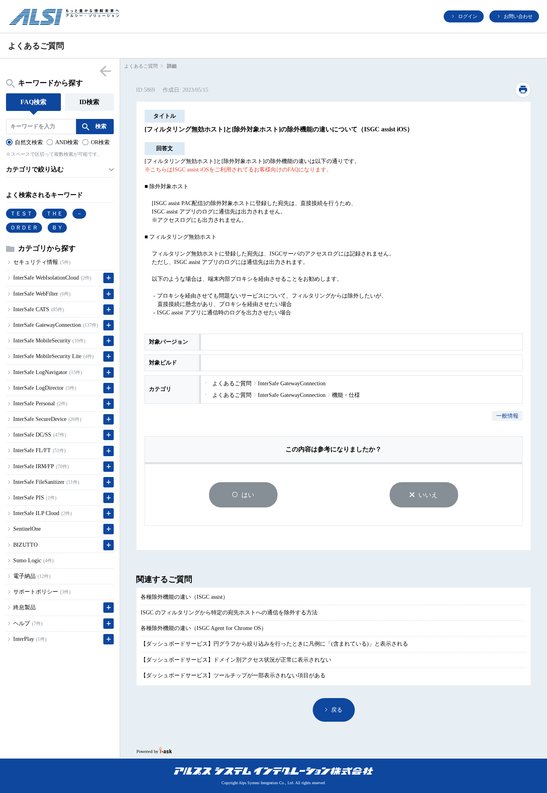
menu (105, 71)
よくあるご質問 (141, 66)
